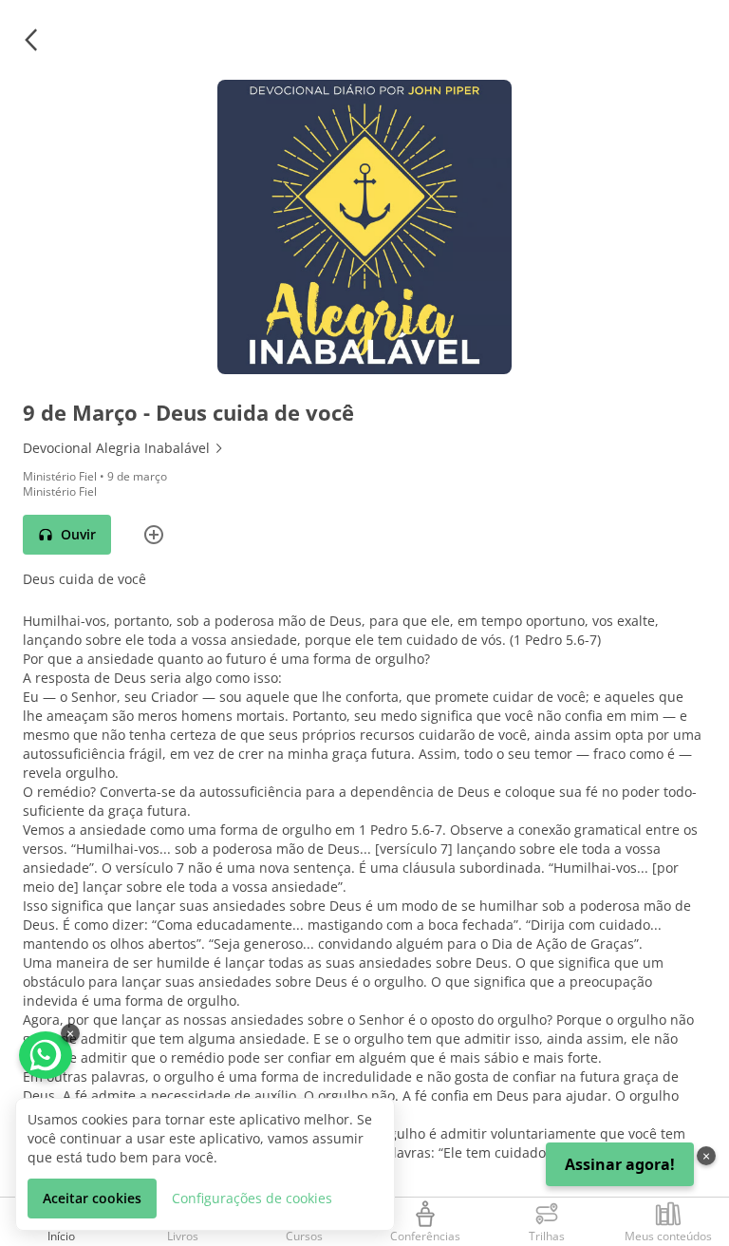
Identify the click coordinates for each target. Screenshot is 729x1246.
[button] (30, 40)
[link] (364, 448)
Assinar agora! (620, 1164)
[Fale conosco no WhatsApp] (45, 1055)
